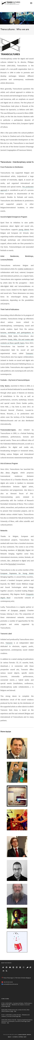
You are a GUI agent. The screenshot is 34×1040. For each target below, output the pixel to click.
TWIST (13, 584)
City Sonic (5, 386)
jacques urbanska (22, 1034)
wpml (25, 1037)
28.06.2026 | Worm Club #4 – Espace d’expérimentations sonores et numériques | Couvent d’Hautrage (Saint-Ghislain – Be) (16, 1021)
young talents (24, 229)
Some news (5, 999)
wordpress (15, 1037)
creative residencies (25, 269)
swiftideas (21, 1037)
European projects (18, 610)
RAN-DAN (21, 550)
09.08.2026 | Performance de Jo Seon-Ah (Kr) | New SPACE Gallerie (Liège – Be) (15, 1010)
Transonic (29, 353)
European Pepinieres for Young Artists (17, 573)
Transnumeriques (8, 430)
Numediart (12, 564)
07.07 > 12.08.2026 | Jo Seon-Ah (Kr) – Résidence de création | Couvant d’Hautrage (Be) (15, 1015)
